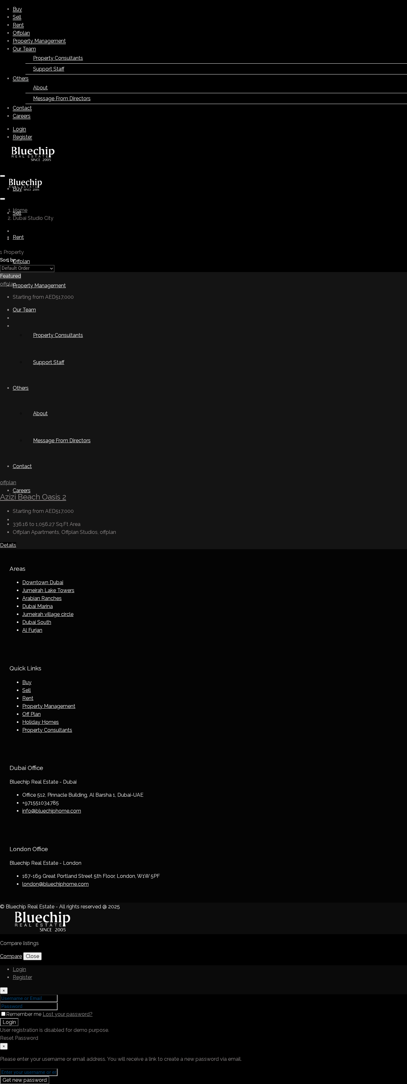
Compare (11, 956)
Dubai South (36, 622)
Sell (17, 17)
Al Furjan (32, 630)
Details (8, 545)
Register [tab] (22, 977)
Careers (22, 116)
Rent (18, 25)
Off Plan (31, 714)
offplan (8, 284)
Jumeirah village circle (47, 614)
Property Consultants (47, 730)
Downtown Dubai (42, 582)
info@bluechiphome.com (51, 811)
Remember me (24, 1014)
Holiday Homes (40, 722)
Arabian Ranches (42, 598)
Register (22, 137)
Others (21, 78)
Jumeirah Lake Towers (48, 590)
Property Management (39, 41)
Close (32, 956)
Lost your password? (68, 1014)
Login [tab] (19, 969)
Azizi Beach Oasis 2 (33, 496)
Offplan (21, 33)
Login (19, 129)
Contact (22, 108)
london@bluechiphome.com (55, 884)
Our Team (24, 49)
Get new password (25, 1080)
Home (20, 210)
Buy (17, 9)
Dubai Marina (37, 606)
